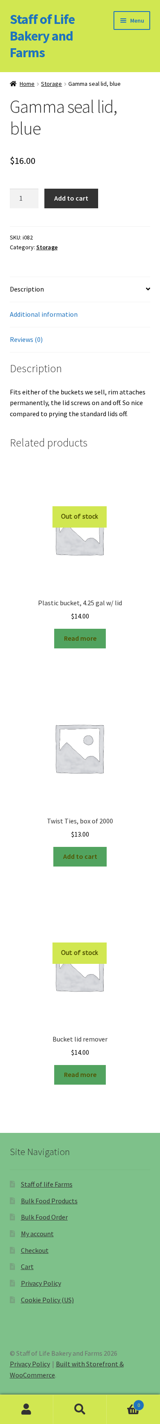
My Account (26, 1409)
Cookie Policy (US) (47, 1300)
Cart (27, 1266)
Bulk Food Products (49, 1200)
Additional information (44, 314)
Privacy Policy (41, 1283)
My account (37, 1233)
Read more (80, 638)
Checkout (35, 1250)
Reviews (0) (26, 339)
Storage (51, 84)
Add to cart (71, 198)
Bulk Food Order (44, 1217)
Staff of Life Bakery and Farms (42, 36)
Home (27, 84)
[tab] (80, 289)
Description (27, 289)
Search (80, 1409)
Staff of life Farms (47, 1184)
